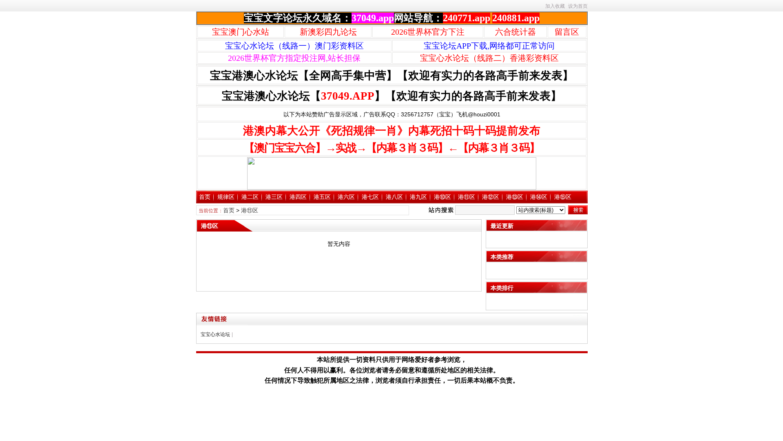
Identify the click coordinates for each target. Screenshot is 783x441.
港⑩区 (442, 197)
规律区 (225, 197)
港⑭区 (538, 197)
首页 (204, 197)
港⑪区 (466, 197)
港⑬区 (514, 197)
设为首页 (578, 6)
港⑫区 (490, 197)
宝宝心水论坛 (215, 334)
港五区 (322, 197)
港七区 (370, 197)
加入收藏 (555, 6)
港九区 (418, 197)
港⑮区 (562, 197)
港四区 (298, 197)
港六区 (346, 197)
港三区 (274, 197)
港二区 (250, 197)
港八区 (394, 197)
